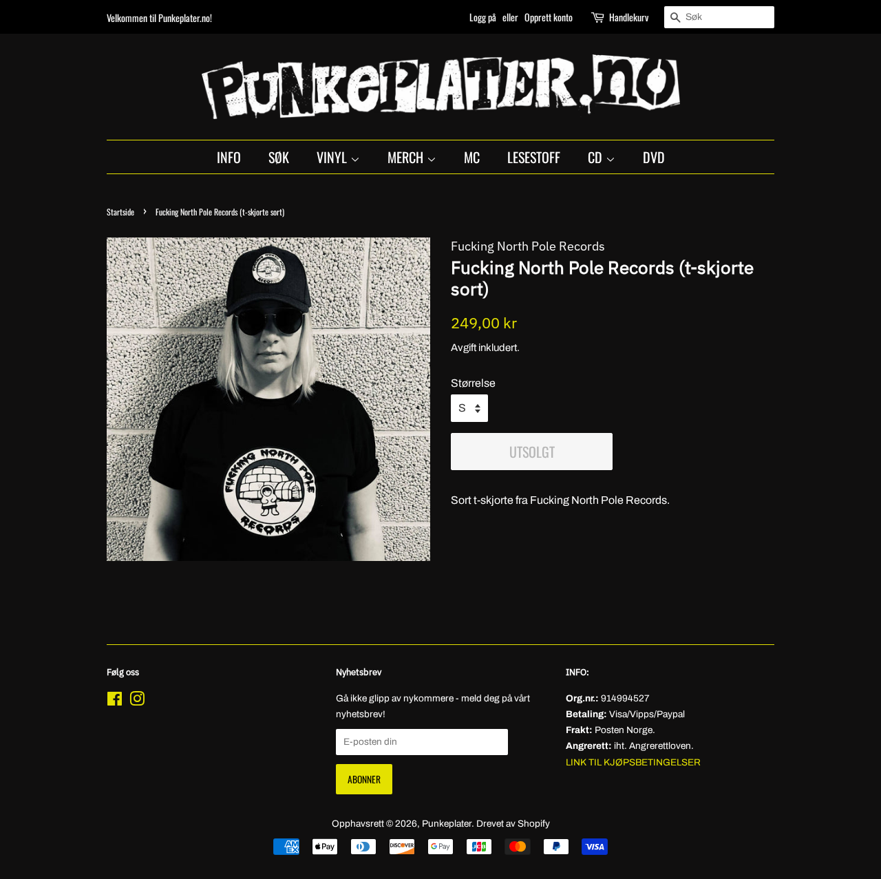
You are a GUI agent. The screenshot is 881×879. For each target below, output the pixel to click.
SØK (278, 157)
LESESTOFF (533, 157)
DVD (654, 157)
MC (472, 157)
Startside (120, 212)
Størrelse (473, 383)
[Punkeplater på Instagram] (137, 702)
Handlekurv (628, 17)
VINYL (333, 157)
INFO (229, 157)
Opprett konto (548, 17)
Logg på (482, 17)
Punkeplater (446, 823)
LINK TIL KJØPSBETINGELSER (633, 762)
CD (597, 157)
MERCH (407, 157)
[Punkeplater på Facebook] (115, 702)
